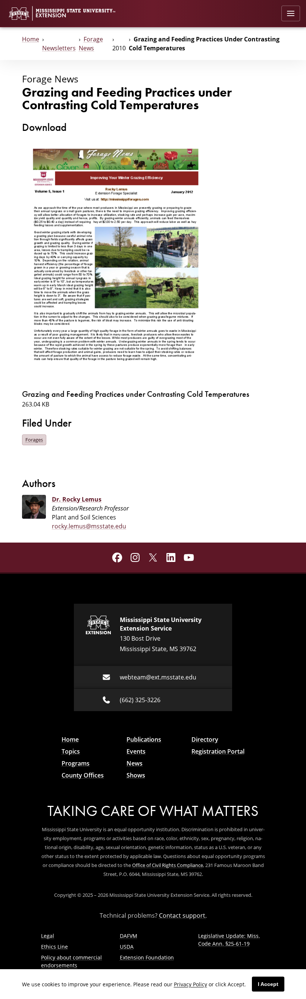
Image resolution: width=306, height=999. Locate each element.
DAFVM (128, 935)
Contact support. (183, 915)
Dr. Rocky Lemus (77, 499)
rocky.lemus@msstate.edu (89, 526)
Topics (71, 751)
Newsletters (59, 48)
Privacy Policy (190, 984)
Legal (47, 935)
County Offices (83, 775)
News (135, 763)
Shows (136, 775)
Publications (144, 739)
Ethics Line (54, 946)
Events (136, 751)
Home (30, 39)
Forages (34, 439)
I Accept (268, 984)
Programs (76, 763)
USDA (127, 946)
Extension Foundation (147, 957)
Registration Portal (217, 751)
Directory (204, 739)
